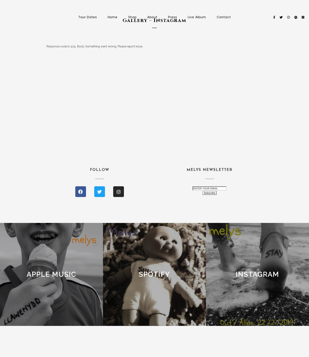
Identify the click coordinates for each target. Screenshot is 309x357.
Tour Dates (87, 17)
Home (112, 17)
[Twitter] (99, 191)
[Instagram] (118, 191)
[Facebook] (80, 191)
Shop (132, 17)
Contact (224, 17)
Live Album (197, 17)
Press (172, 17)
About (152, 17)
